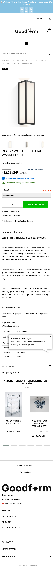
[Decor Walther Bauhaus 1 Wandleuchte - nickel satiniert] (26, 144)
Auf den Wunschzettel (10, 212)
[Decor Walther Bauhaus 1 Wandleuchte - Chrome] (43, 144)
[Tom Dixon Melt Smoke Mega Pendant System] (39, 404)
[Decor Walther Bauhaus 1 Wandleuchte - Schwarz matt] (26, 102)
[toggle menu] (26, 43)
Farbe (5, 190)
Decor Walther (21, 331)
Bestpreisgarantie (10, 495)
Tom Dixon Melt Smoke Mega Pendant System (40, 423)
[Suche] (49, 54)
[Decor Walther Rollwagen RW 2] (13, 404)
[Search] (26, 54)
